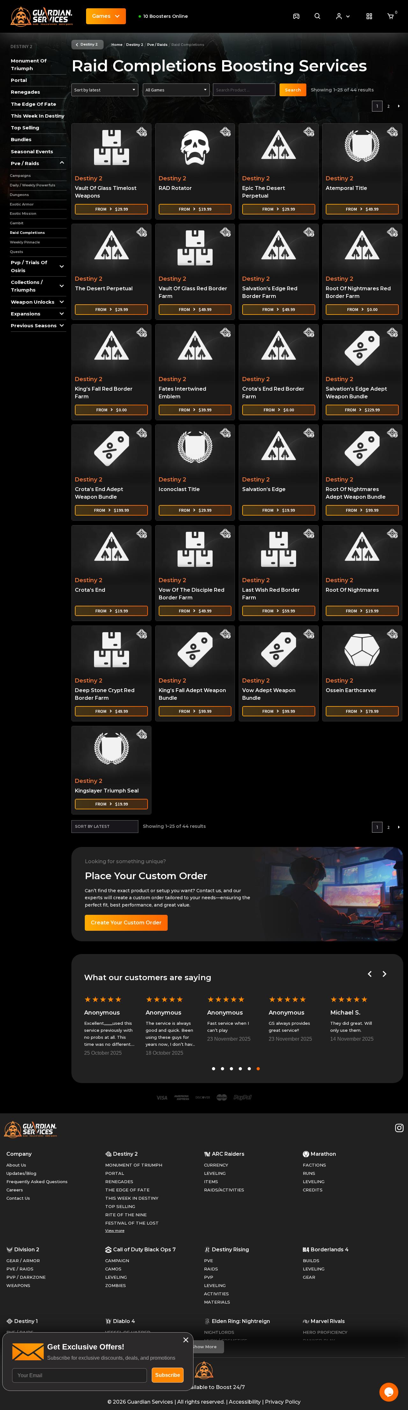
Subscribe (167, 1375)
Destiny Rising (230, 1250)
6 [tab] (258, 1068)
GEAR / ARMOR (23, 1260)
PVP (208, 1277)
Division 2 (26, 1250)
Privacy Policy (283, 1402)
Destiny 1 (26, 1321)
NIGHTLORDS (219, 1332)
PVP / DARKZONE (26, 1277)
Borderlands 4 (330, 1250)
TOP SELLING (120, 1206)
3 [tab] (231, 1068)
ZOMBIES (115, 1285)
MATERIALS (217, 1302)
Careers (14, 1189)
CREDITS (313, 1189)
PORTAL (114, 1173)
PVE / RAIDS (19, 1268)
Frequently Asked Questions (37, 1181)
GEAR (309, 1277)
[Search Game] (317, 16)
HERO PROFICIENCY (325, 1332)
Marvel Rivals (328, 1321)
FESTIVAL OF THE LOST (132, 1223)
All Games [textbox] (155, 90)
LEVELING (215, 1173)
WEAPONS (18, 1285)
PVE (208, 1260)
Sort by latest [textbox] (87, 90)
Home (117, 44)
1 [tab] (213, 1068)
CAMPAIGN (117, 1260)
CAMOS (113, 1268)
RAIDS (211, 1268)
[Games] (296, 16)
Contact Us (18, 1198)
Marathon (323, 1154)
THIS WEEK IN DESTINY (131, 1198)
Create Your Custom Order (126, 923)
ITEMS (211, 1181)
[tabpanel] (109, 1025)
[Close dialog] (186, 1340)
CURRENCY (216, 1165)
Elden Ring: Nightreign (241, 1321)
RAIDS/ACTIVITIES (224, 1189)
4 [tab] (240, 1068)
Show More (204, 1346)
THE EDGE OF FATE (127, 1189)
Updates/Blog (21, 1173)
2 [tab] (222, 1068)
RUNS (309, 1173)
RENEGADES (119, 1181)
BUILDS (311, 1260)
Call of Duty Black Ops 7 (144, 1250)
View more (114, 1230)
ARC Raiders (228, 1154)
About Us (16, 1165)
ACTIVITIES (216, 1293)
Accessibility (245, 1402)
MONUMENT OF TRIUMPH (133, 1165)
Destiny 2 (89, 44)
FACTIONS (314, 1165)
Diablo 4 (124, 1321)
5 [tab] (249, 1068)
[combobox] (104, 89)
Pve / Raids (157, 44)
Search (293, 89)
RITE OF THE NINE (126, 1214)
